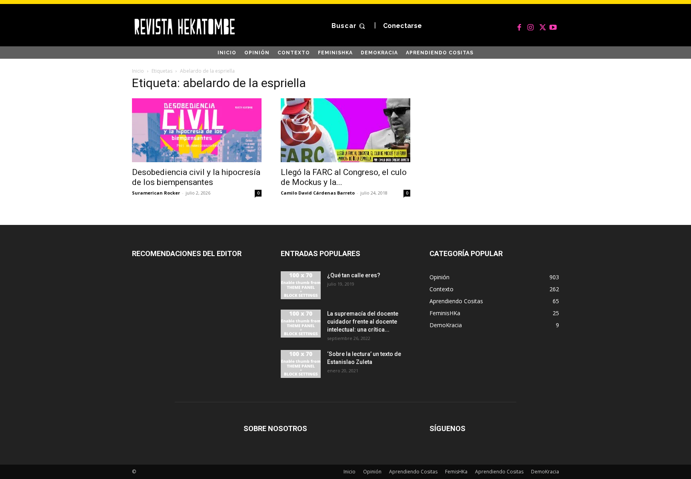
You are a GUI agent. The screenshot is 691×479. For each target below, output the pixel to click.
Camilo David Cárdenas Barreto (318, 193)
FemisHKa (456, 471)
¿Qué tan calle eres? (353, 275)
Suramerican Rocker (156, 193)
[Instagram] (530, 26)
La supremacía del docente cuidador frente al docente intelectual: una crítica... (362, 321)
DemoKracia (545, 471)
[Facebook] (519, 26)
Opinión (372, 471)
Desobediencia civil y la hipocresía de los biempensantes (196, 177)
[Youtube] (553, 26)
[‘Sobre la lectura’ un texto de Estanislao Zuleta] (301, 364)
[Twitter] (541, 26)
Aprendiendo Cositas (413, 471)
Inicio (138, 71)
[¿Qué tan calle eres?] (301, 285)
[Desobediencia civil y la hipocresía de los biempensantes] (197, 130)
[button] (349, 26)
